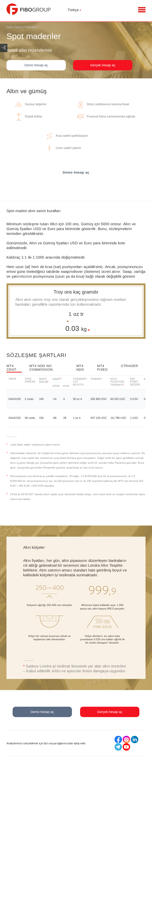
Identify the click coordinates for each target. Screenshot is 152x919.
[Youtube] (126, 747)
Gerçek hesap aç (102, 65)
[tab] (17, 369)
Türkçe (73, 10)
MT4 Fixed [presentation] (102, 367)
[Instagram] (126, 739)
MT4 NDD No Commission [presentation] (41, 367)
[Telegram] (118, 747)
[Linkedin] (134, 739)
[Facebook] (118, 739)
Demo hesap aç (36, 65)
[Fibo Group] (28, 9)
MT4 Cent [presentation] (11, 367)
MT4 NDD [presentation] (80, 367)
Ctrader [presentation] (129, 366)
